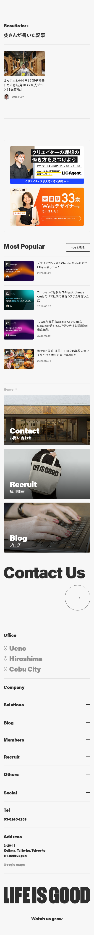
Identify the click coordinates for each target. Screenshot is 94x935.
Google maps (14, 864)
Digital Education (19, 713)
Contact (11, 783)
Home (8, 389)
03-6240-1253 (15, 819)
